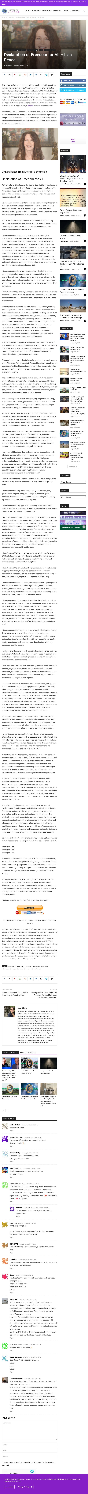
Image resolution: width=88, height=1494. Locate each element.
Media (45, 1)
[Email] (41, 74)
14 (29, 65)
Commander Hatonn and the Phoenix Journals (77, 433)
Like (83, 80)
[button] (83, 11)
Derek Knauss (64, 241)
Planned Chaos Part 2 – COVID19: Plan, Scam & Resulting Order (15, 994)
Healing (39, 1)
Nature (82, 1)
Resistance (46, 11)
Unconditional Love (49, 50)
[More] (51, 74)
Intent (30, 106)
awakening (20, 966)
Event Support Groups (15, 1)
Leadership (75, 1)
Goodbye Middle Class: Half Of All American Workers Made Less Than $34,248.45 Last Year (44, 995)
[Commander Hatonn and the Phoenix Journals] (29, 1089)
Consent (28, 966)
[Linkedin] (30, 74)
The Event (35, 11)
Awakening (15, 50)
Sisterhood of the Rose (29, 1)
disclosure (6, 969)
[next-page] (7, 1110)
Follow (82, 85)
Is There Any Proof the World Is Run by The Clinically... (77, 423)
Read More (73, 140)
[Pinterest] (14, 74)
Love (29, 50)
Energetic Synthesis (17, 969)
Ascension (5, 1)
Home (27, 11)
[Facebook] (4, 74)
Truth (41, 50)
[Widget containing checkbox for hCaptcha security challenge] (19, 1473)
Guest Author (64, 295)
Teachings (35, 50)
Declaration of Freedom (40, 966)
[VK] (35, 74)
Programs (56, 11)
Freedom (28, 969)
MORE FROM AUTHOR (28, 1053)
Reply (11, 1130)
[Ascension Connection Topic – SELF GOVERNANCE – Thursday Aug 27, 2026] (64, 410)
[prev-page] (3, 1110)
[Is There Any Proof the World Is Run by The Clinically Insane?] (64, 423)
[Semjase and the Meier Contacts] (10, 1089)
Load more (72, 467)
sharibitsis (9, 65)
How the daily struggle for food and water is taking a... (77, 444)
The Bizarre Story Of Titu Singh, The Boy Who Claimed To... (72, 264)
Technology (60, 1)
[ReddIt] (25, 74)
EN (5, 5)
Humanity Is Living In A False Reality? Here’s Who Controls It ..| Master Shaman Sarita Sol (48, 1101)
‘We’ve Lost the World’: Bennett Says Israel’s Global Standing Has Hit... (72, 178)
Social (66, 11)
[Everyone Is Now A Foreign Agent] (48, 1063)
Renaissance (52, 1)
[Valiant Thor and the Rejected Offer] (29, 1063)
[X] (9, 74)
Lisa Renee (36, 969)
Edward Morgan (64, 184)
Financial (67, 1)
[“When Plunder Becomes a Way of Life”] (73, 197)
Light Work (23, 50)
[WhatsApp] (20, 74)
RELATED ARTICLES (10, 1053)
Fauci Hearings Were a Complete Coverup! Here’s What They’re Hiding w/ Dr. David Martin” (9, 1075)
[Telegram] (46, 74)
